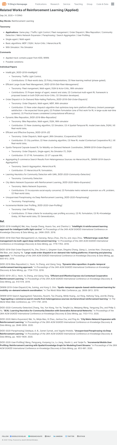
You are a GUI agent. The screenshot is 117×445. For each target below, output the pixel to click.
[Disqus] (58, 388)
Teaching (78, 4)
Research (55, 4)
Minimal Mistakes (32, 440)
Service (66, 4)
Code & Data (102, 4)
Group (89, 4)
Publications (41, 4)
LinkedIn (58, 436)
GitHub (82, 436)
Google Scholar (18, 436)
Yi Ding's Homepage (17, 4)
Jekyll (23, 440)
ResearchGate (36, 436)
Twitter (70, 436)
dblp (48, 436)
